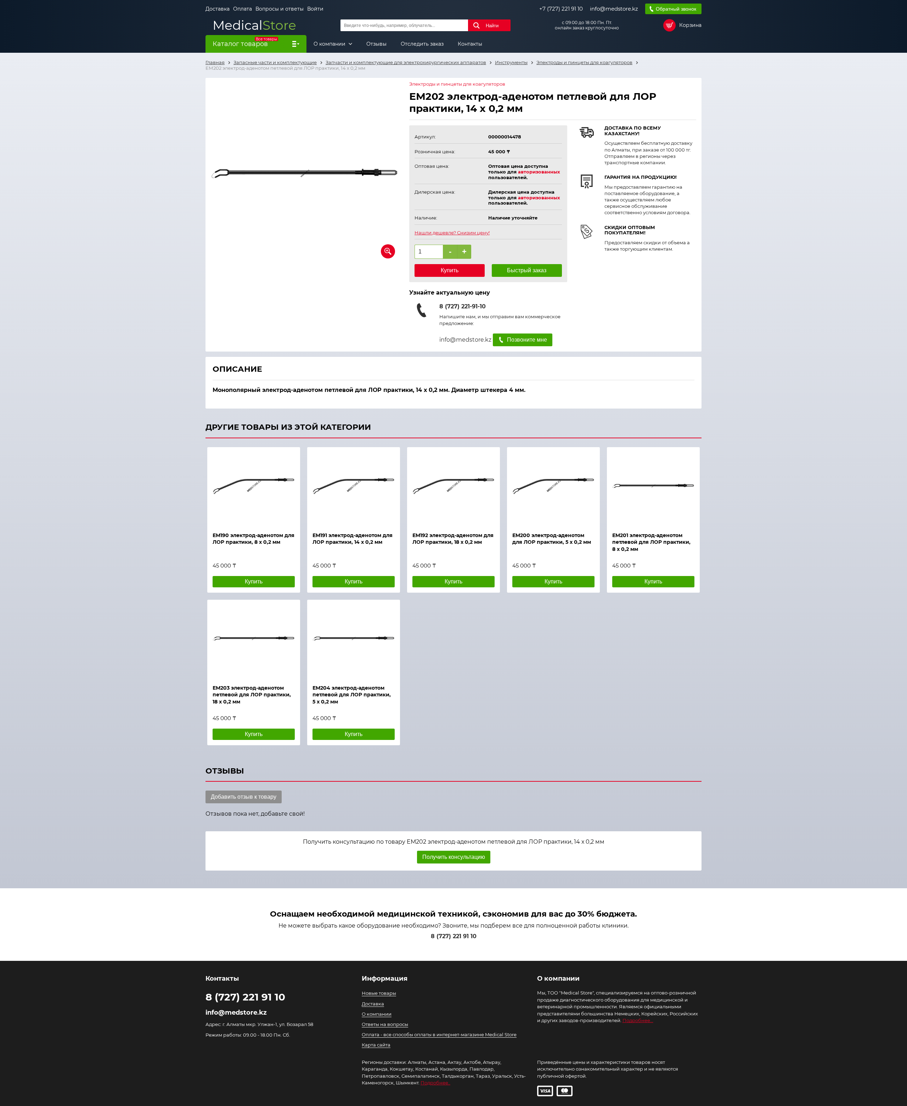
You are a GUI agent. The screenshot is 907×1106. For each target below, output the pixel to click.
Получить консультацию (453, 857)
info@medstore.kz (614, 9)
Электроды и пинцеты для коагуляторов (457, 84)
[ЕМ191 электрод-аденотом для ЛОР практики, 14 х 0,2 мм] (353, 486)
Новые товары (379, 993)
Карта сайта (376, 1045)
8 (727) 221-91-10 (462, 306)
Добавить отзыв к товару (243, 797)
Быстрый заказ (526, 270)
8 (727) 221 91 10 (454, 936)
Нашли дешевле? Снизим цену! (452, 232)
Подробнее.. (435, 1082)
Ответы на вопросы (385, 1024)
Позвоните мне (527, 340)
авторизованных (539, 172)
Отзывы (376, 44)
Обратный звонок (676, 9)
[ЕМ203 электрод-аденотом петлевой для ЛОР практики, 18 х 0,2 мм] (253, 639)
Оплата (242, 9)
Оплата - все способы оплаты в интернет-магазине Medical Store (439, 1034)
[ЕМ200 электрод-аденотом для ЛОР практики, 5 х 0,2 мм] (553, 486)
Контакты (470, 44)
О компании (330, 44)
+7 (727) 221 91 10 (561, 9)
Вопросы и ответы (279, 9)
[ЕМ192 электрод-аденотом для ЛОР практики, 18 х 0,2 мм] (453, 486)
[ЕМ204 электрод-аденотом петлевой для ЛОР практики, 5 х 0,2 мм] (353, 639)
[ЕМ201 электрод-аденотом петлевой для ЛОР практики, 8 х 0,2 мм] (653, 486)
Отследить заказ (422, 44)
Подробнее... (637, 1020)
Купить (449, 270)
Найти (492, 25)
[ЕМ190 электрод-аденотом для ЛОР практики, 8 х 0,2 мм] (253, 486)
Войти (315, 9)
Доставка (217, 9)
